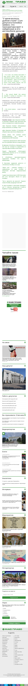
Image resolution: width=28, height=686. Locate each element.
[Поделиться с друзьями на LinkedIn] (14, 685)
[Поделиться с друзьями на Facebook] (2, 685)
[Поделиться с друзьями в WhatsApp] (22, 685)
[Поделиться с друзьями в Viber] (18, 685)
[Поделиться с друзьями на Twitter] (6, 685)
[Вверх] (26, 685)
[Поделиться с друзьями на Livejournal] (10, 685)
